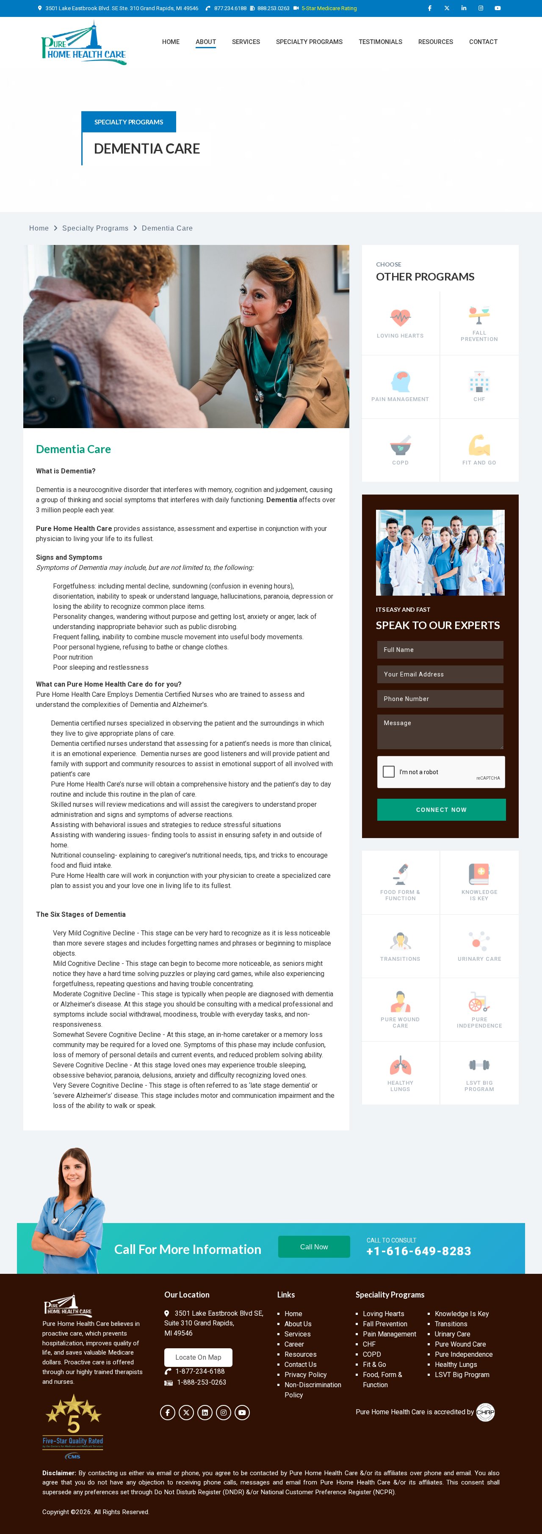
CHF (479, 399)
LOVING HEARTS (400, 336)
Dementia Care (167, 228)
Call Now (314, 1247)
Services (298, 1334)
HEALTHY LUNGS (400, 1085)
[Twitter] (446, 8)
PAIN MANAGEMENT (400, 399)
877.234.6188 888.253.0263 (251, 8)
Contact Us (301, 1365)
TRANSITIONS (400, 959)
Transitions (451, 1324)
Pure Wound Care (460, 1344)
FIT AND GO (479, 462)
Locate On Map (198, 1357)
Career (294, 1344)
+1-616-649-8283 (419, 1251)
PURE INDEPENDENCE (479, 1022)
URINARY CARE (479, 959)
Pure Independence (464, 1354)
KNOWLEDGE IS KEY (480, 895)
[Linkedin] (463, 8)
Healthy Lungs (456, 1365)
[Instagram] (480, 8)
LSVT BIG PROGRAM (479, 1085)
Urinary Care (452, 1334)
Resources (301, 1354)
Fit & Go (374, 1365)
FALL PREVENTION (479, 335)
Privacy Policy (306, 1375)
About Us (298, 1324)
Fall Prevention (385, 1324)
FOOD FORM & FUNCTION (400, 895)
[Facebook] (429, 8)
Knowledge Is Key (462, 1314)
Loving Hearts (383, 1314)
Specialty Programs (95, 228)
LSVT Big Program (462, 1375)
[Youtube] (497, 8)
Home (39, 228)
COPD (400, 462)
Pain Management (389, 1334)
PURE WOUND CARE (400, 1022)
